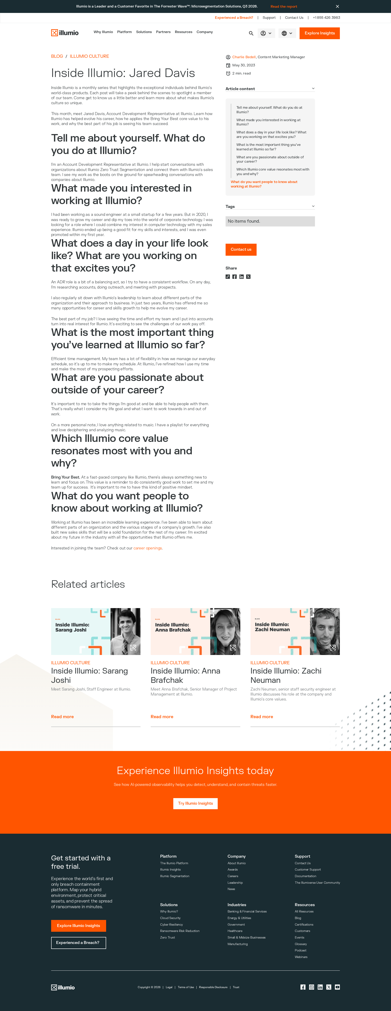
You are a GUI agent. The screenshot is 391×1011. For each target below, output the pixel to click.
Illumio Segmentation (174, 876)
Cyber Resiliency (171, 925)
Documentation (305, 876)
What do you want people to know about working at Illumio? (264, 184)
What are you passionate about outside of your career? (270, 159)
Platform (124, 32)
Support (269, 18)
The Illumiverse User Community (317, 883)
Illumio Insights (170, 869)
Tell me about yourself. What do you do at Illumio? (269, 109)
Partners (163, 32)
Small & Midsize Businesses (247, 937)
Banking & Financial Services (247, 911)
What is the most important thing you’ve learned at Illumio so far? (268, 147)
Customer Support (308, 869)
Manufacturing (238, 944)
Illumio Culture (89, 56)
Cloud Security (170, 918)
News (231, 889)
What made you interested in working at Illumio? (268, 122)
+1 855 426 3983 (326, 18)
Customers (302, 931)
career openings (148, 548)
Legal (169, 987)
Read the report (284, 6)
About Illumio (237, 863)
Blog (57, 56)
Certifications (304, 925)
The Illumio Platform (174, 863)
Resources (183, 32)
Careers (233, 876)
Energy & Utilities (239, 918)
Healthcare (235, 931)
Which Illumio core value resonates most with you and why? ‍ (272, 171)
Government (236, 925)
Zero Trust (167, 937)
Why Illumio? (169, 911)
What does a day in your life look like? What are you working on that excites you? (271, 134)
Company (205, 32)
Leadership (235, 883)
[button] (251, 33)
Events (299, 937)
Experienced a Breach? (234, 18)
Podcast (300, 950)
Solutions (144, 32)
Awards (233, 869)
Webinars (301, 957)
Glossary (301, 944)
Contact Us (294, 18)
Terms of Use (186, 987)
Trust (236, 987)
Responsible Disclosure (213, 987)
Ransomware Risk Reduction (180, 931)
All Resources (304, 911)
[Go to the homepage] (65, 33)
